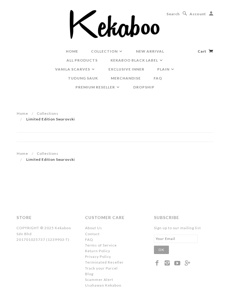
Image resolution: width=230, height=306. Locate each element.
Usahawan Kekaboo (103, 285)
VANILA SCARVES (73, 69)
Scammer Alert (99, 279)
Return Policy (97, 251)
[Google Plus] (187, 263)
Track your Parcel (101, 268)
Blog (89, 274)
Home (22, 113)
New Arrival (150, 51)
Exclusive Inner (126, 69)
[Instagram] (167, 263)
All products (82, 60)
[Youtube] (177, 263)
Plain (163, 69)
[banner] (115, 24)
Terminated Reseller (104, 262)
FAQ (158, 78)
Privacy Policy (98, 256)
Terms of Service (101, 245)
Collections (47, 113)
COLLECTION (105, 51)
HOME (72, 51)
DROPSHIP (144, 87)
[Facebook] (157, 263)
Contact (92, 234)
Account (198, 14)
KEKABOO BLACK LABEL (135, 60)
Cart (202, 51)
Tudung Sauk (83, 78)
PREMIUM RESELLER (95, 87)
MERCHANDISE (126, 78)
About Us (93, 228)
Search (173, 14)
